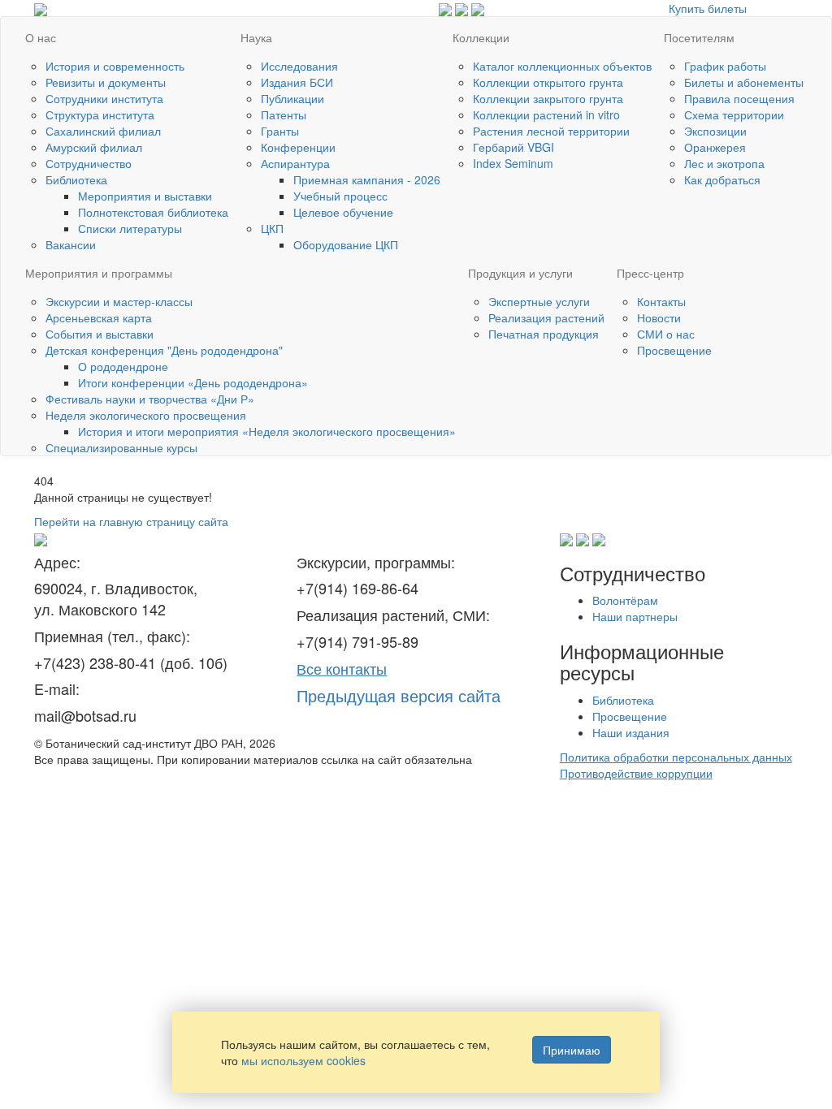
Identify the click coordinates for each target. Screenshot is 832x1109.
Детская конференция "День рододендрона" (164, 350)
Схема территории (734, 114)
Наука (256, 37)
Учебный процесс (340, 196)
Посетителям (699, 37)
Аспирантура (295, 163)
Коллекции (481, 37)
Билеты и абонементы (744, 82)
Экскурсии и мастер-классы (119, 301)
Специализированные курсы (121, 447)
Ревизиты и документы (106, 82)
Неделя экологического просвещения (146, 415)
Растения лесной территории (551, 131)
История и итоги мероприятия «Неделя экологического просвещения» (267, 431)
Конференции (298, 147)
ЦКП (272, 228)
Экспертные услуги (539, 301)
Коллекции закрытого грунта (548, 98)
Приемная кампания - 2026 (366, 179)
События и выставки (100, 334)
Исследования (299, 66)
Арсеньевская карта (99, 317)
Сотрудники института (104, 98)
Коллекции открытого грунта (548, 82)
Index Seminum (513, 163)
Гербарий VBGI (513, 147)
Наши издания (631, 732)
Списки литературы (130, 228)
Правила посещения (739, 98)
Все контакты (342, 668)
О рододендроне (123, 366)
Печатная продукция (543, 334)
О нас (40, 37)
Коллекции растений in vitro (546, 114)
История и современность (115, 66)
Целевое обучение (343, 212)
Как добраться (722, 179)
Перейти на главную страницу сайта (131, 521)
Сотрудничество (89, 163)
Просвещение (674, 350)
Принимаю (571, 1050)
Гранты (280, 131)
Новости (659, 317)
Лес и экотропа (724, 163)
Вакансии (71, 244)
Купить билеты (708, 8)
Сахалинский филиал (103, 131)
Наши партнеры (635, 616)
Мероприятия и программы (98, 273)
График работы (725, 66)
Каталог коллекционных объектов (562, 66)
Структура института (100, 114)
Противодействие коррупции (636, 773)
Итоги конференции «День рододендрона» (193, 382)
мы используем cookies (303, 1060)
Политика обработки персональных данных (676, 757)
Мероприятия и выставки (145, 196)
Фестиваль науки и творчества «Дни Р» (150, 399)
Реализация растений (546, 317)
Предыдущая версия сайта (398, 695)
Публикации (292, 98)
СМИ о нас (666, 334)
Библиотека (76, 179)
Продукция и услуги (520, 273)
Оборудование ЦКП (345, 244)
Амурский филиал (94, 147)
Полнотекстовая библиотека (153, 212)
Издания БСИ (297, 82)
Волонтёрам (625, 600)
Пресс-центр (650, 273)
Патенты (283, 114)
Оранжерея (715, 147)
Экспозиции (715, 131)
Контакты (661, 301)
